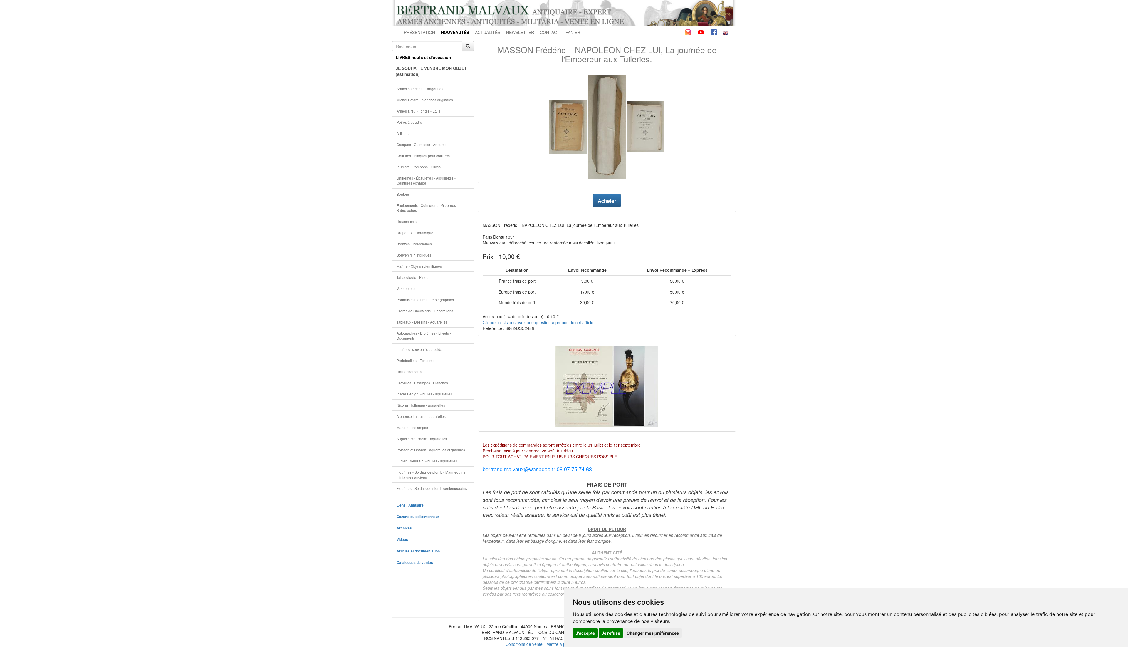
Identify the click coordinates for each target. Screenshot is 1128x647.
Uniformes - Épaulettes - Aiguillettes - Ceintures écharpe (426, 180)
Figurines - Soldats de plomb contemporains (432, 488)
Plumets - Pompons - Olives (419, 166)
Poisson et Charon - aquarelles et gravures (431, 449)
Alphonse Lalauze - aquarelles (421, 416)
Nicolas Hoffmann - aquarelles (421, 405)
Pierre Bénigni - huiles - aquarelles (424, 393)
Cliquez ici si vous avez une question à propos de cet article (538, 322)
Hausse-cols (407, 221)
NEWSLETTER (520, 32)
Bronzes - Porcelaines (414, 243)
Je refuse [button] (611, 633)
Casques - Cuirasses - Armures (421, 144)
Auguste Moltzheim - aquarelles (422, 438)
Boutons (403, 194)
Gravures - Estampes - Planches (422, 382)
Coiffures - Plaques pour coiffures (423, 155)
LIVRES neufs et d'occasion (423, 57)
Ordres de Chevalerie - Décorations (425, 310)
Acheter (607, 200)
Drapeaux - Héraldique (415, 232)
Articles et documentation (418, 551)
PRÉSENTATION (419, 32)
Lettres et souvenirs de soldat (420, 349)
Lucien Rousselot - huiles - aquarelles (427, 460)
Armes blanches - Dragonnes (420, 88)
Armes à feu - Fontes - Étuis (418, 110)
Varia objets (406, 288)
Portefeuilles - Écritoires (415, 360)
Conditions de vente (524, 644)
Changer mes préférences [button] (653, 633)
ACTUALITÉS (487, 32)
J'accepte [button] (585, 633)
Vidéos (402, 539)
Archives (404, 528)
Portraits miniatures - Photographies (425, 299)
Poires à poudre (409, 122)
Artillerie (403, 133)
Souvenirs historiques (414, 254)
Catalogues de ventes (415, 562)
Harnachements (409, 371)
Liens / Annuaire (410, 505)
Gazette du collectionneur (418, 516)
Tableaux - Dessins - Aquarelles (422, 321)
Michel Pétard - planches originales (425, 99)
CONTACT (550, 32)
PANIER (572, 32)
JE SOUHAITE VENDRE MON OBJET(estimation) (431, 71)
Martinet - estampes (412, 427)
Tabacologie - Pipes (412, 277)
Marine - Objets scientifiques (419, 266)
